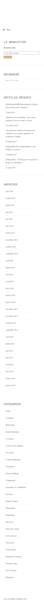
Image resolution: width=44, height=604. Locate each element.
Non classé (10, 542)
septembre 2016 (12, 253)
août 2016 (9, 260)
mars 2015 (10, 371)
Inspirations (10, 515)
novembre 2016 (12, 240)
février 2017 (10, 233)
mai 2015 (9, 357)
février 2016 (10, 295)
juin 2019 (9, 191)
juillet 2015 (10, 343)
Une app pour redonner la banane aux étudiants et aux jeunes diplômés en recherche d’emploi (20, 133)
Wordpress (10, 577)
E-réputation (10, 480)
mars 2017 (10, 226)
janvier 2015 (10, 385)
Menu (8, 30)
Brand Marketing (12, 432)
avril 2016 (10, 281)
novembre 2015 (12, 316)
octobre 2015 (11, 323)
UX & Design (11, 570)
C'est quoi (9, 438)
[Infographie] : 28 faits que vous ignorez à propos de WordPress (22, 161)
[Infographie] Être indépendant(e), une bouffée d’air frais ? (20, 148)
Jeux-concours (11, 535)
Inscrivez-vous (9, 47)
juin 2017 (9, 212)
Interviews (10, 522)
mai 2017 (9, 219)
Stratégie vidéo (11, 563)
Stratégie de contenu (13, 556)
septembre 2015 (12, 330)
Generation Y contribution (16, 487)
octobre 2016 (11, 246)
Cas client (9, 452)
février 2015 (10, 378)
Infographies (10, 508)
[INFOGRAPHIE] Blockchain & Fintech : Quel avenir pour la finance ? (22, 106)
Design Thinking (12, 473)
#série (8, 411)
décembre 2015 (12, 309)
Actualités (9, 418)
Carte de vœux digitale (14, 445)
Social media (11, 549)
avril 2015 (10, 364)
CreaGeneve (10, 466)
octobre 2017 (11, 198)
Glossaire (9, 494)
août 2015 (9, 337)
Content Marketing (13, 459)
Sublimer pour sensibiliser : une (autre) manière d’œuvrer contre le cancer (21, 119)
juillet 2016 (10, 267)
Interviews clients (12, 529)
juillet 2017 (10, 205)
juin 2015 (9, 350)
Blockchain (10, 425)
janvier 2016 (10, 302)
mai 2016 (9, 274)
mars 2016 (10, 288)
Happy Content (12, 501)
